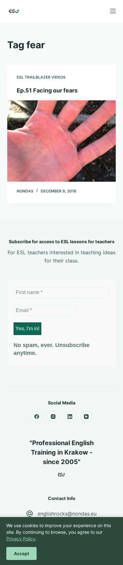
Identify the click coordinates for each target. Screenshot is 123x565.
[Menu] (113, 11)
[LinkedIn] (70, 417)
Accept (21, 553)
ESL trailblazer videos (41, 77)
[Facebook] (37, 417)
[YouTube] (86, 417)
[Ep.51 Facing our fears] (61, 140)
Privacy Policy (20, 538)
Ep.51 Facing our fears (47, 90)
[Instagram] (53, 417)
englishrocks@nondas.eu (67, 513)
